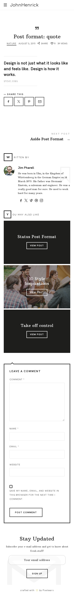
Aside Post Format (37, 137)
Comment (16, 379)
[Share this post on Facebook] (8, 101)
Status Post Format (37, 236)
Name (14, 428)
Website (14, 464)
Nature (11, 43)
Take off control (37, 325)
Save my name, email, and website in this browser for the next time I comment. (34, 494)
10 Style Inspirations (37, 281)
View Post (37, 245)
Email (14, 446)
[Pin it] (29, 101)
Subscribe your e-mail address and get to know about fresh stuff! (37, 548)
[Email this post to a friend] (39, 101)
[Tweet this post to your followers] (18, 101)
